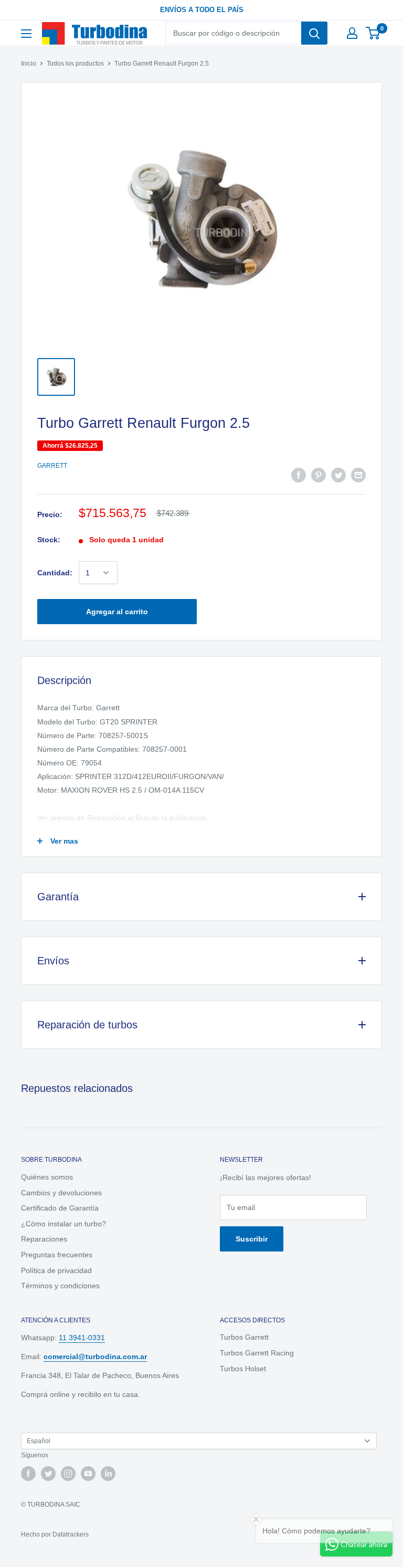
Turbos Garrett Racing (257, 1353)
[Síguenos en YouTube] (88, 1473)
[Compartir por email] (358, 475)
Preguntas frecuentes (56, 1254)
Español (38, 1441)
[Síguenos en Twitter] (48, 1473)
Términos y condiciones (60, 1285)
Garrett (52, 465)
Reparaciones (44, 1239)
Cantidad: (54, 573)
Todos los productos (75, 63)
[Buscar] (314, 33)
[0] (373, 33)
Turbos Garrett (244, 1337)
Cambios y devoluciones (61, 1193)
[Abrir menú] (26, 33)
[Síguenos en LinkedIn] (108, 1473)
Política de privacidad (56, 1270)
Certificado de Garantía (60, 1208)
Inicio (28, 63)
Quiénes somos (47, 1177)
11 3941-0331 (82, 1337)
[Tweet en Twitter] (338, 475)
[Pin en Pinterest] (318, 475)
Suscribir (252, 1239)
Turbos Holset (243, 1368)
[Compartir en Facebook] (298, 475)
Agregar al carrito (117, 611)
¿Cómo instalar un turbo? (63, 1223)
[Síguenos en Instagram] (68, 1473)
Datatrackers (70, 1534)
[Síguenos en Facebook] (28, 1473)
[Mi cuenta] (352, 33)
